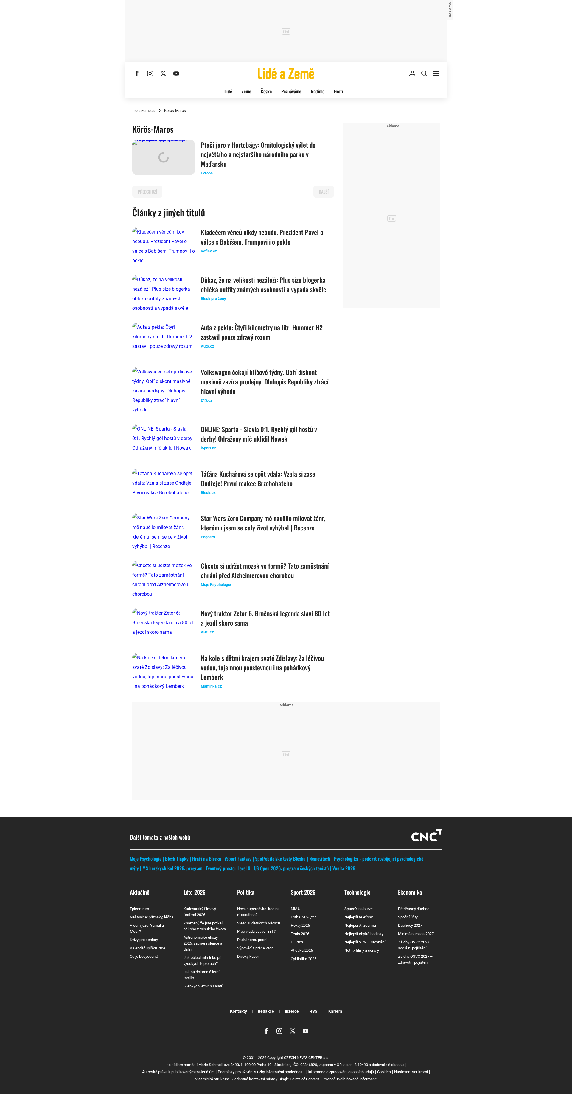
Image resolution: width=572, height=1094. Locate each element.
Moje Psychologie (145, 858)
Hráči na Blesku (206, 858)
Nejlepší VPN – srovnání (364, 942)
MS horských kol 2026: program (172, 868)
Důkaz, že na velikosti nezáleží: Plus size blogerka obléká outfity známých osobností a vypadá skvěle (263, 284)
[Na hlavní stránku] (286, 73)
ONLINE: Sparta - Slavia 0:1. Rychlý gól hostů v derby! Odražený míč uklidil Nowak (259, 433)
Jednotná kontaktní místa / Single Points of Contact (275, 1079)
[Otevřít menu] (436, 73)
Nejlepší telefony (358, 917)
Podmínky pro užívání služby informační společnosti (261, 1072)
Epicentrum (139, 909)
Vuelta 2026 (343, 868)
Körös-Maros (175, 110)
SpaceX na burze (358, 909)
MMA (295, 909)
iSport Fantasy (238, 858)
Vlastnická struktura (212, 1079)
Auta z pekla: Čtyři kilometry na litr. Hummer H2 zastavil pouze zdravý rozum (262, 332)
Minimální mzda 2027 (416, 934)
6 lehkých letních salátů (203, 986)
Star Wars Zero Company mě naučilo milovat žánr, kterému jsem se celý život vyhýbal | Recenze (263, 522)
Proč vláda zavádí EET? (256, 931)
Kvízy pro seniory (144, 940)
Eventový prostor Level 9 (228, 868)
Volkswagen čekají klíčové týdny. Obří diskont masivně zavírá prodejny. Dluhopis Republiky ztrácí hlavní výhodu (265, 381)
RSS (314, 1011)
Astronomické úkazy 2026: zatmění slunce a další (203, 943)
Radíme (317, 91)
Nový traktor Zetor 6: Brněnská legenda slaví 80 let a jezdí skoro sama (265, 617)
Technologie (357, 892)
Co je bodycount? (144, 956)
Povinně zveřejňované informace (349, 1079)
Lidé (228, 91)
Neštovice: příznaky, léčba (151, 917)
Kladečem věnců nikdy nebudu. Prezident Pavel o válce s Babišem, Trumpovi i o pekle (262, 236)
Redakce (266, 1011)
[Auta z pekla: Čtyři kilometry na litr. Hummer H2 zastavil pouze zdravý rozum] (163, 340)
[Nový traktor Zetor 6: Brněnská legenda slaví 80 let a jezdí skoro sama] (163, 626)
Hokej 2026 (300, 925)
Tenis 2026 (300, 934)
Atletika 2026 (302, 950)
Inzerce (292, 1011)
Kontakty (238, 1011)
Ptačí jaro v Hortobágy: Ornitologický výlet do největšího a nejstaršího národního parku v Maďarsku (258, 154)
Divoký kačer (248, 956)
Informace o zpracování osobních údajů (341, 1072)
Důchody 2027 (410, 925)
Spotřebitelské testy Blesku (280, 858)
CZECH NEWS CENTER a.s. (306, 1057)
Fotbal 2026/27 (303, 917)
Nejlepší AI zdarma (360, 925)
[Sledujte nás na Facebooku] (137, 73)
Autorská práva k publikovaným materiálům (178, 1072)
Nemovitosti (319, 858)
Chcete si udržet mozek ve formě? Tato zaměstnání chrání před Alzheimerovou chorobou (265, 570)
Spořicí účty (408, 917)
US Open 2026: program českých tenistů (291, 868)
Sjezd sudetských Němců (258, 923)
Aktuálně (139, 892)
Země (246, 91)
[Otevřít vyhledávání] (424, 73)
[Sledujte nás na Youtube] (176, 73)
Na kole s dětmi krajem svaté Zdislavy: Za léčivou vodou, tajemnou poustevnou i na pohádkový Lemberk (262, 667)
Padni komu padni (252, 940)
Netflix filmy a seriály (361, 950)
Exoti (338, 91)
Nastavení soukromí (411, 1072)
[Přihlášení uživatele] (412, 73)
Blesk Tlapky (177, 858)
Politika (245, 892)
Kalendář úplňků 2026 (148, 948)
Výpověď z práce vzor (255, 948)
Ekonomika (410, 892)
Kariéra (335, 1011)
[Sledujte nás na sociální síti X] (163, 73)
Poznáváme (291, 91)
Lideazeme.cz (144, 110)
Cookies (384, 1072)
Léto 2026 (195, 892)
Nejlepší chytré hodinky (363, 934)
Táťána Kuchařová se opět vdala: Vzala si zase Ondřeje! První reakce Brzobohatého (258, 478)
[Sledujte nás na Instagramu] (150, 73)
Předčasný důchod (413, 909)
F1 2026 (297, 942)
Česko (266, 91)
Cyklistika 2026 (303, 959)
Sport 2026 (303, 892)
